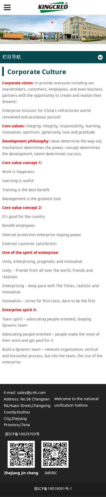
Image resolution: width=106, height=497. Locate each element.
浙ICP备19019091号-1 (53, 488)
